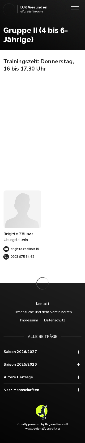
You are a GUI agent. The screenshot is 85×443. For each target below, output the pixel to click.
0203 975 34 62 (22, 256)
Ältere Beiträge (18, 377)
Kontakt (42, 303)
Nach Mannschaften (21, 389)
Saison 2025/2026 (20, 364)
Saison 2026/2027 (20, 351)
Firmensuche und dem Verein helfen (42, 312)
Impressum (29, 320)
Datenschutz (54, 320)
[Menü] (75, 9)
